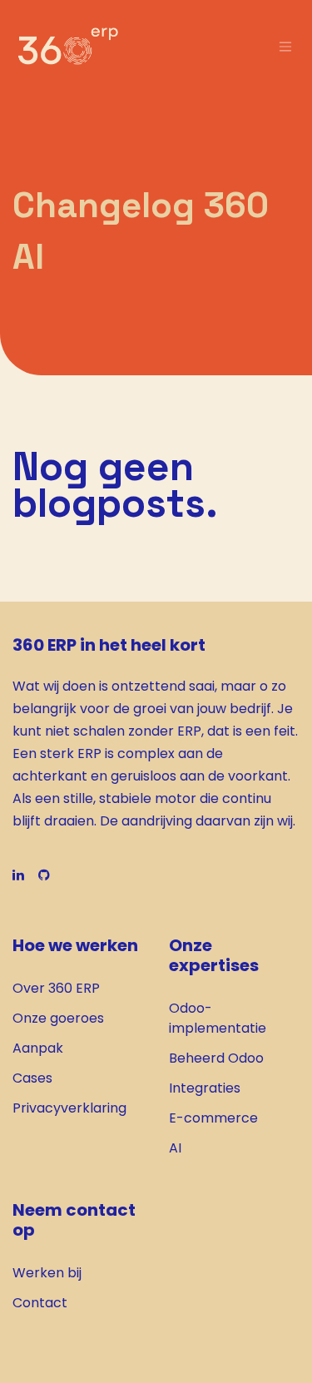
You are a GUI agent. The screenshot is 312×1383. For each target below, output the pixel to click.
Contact (39, 1302)
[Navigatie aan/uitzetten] (285, 46)
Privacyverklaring (69, 1108)
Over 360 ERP (56, 988)
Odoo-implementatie (217, 1018)
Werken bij (47, 1272)
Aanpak (37, 1048)
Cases (32, 1078)
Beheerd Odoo (216, 1058)
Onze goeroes (58, 1018)
